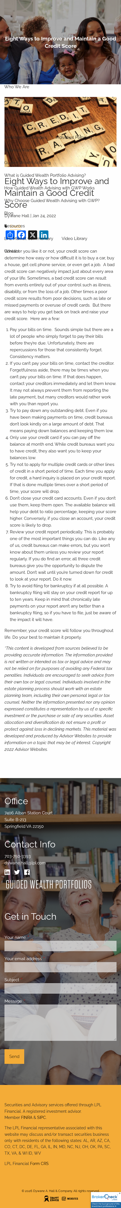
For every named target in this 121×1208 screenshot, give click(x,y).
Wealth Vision (17, 112)
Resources (14, 225)
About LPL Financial (51, 99)
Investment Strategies (25, 137)
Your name (36, 937)
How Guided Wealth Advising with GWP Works (49, 188)
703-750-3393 (18, 856)
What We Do (16, 124)
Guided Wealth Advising (27, 162)
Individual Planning (73, 137)
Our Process (90, 99)
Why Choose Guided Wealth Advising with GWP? (52, 200)
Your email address (43, 958)
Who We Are (16, 86)
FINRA (26, 1117)
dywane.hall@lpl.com (25, 862)
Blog (8, 213)
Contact (11, 251)
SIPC (41, 1117)
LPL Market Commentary (28, 238)
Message (34, 1001)
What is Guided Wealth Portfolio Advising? (45, 175)
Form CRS (39, 1163)
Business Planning (21, 150)
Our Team (13, 99)
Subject (32, 979)
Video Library (74, 238)
